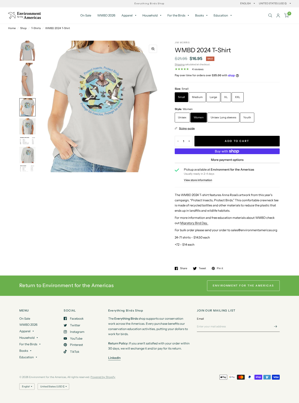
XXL (237, 97)
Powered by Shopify (103, 377)
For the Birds (176, 15)
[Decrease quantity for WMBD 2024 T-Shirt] (178, 141)
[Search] (270, 15)
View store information (198, 180)
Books (199, 15)
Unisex (182, 117)
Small (181, 97)
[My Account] (278, 15)
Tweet (202, 268)
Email (200, 318)
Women (199, 117)
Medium (197, 97)
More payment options (227, 160)
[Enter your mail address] (276, 326)
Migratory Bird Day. (194, 223)
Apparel (127, 15)
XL (226, 97)
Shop (23, 28)
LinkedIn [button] (114, 358)
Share (183, 268)
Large (213, 97)
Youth (247, 117)
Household (150, 15)
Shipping (179, 64)
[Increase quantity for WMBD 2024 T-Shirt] (189, 141)
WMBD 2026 (106, 15)
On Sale (85, 15)
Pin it (220, 268)
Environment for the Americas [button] (243, 285)
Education (221, 15)
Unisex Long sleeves (223, 117)
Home (12, 28)
